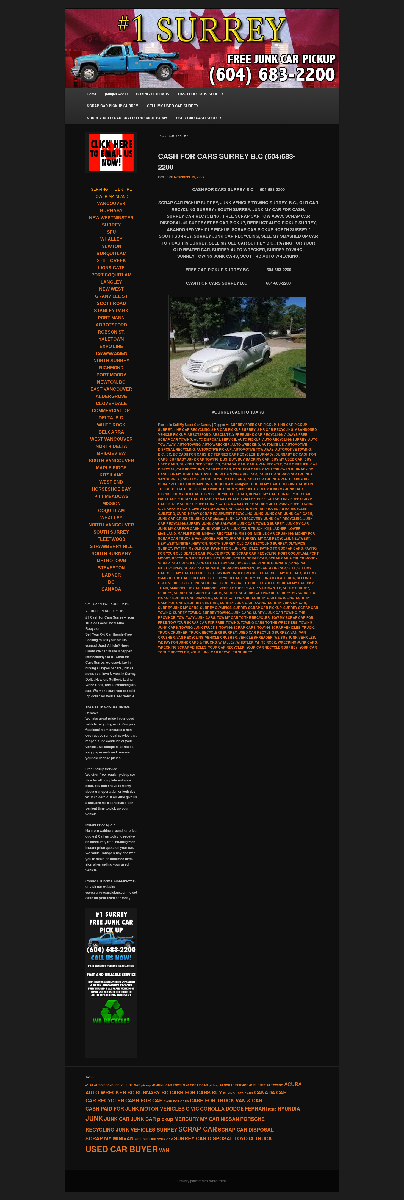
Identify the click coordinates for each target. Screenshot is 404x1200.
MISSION (245, 533)
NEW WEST (301, 538)
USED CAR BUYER (121, 1149)
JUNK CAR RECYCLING (283, 518)
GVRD (181, 513)
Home (91, 93)
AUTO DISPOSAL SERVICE (215, 439)
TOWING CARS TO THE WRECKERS (269, 622)
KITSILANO (111, 475)
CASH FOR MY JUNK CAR (179, 474)
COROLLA (212, 1108)
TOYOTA (244, 1138)
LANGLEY (111, 282)
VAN (293, 632)
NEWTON (199, 543)
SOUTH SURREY (296, 587)
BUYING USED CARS (238, 1093)
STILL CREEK (111, 260)
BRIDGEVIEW (111, 453)
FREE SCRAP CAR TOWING (267, 503)
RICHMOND (222, 558)
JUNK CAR (274, 513)
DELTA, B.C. (111, 417)
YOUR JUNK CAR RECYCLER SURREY (221, 652)
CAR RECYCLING (190, 469)
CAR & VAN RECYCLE (264, 464)
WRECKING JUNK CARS (297, 642)
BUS (223, 459)
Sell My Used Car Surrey (192, 424)
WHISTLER (244, 642)
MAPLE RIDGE (189, 533)
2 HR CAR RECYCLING (275, 429)
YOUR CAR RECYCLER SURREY (272, 647)
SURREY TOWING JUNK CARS (227, 612)
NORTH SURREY (222, 543)
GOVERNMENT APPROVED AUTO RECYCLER (271, 508)
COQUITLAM (223, 483)
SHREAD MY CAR (291, 582)
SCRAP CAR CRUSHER (177, 563)
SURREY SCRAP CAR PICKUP (257, 607)
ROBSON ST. (111, 332)
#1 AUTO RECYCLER (105, 1085)
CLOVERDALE (111, 403)
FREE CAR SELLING (273, 498)
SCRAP (239, 558)
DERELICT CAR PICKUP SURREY (210, 488)
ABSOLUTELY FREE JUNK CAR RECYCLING (247, 434)
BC (168, 454)
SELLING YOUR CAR (202, 582)
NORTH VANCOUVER (111, 525)
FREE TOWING (301, 503)
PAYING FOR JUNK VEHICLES (234, 548)
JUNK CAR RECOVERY (243, 518)
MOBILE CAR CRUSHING (274, 533)
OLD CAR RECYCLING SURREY (262, 543)
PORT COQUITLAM (293, 553)
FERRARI (256, 1108)
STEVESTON (111, 568)
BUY (232, 459)
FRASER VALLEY (241, 498)
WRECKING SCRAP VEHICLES (182, 647)
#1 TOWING (275, 1085)
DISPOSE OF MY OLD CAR (179, 493)
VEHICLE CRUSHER (221, 637)
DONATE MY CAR (262, 493)
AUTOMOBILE (273, 444)
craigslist (242, 483)
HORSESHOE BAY (111, 489)
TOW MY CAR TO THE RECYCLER (243, 617)
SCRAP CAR (257, 558)
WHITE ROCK (265, 642)
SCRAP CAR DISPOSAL (216, 563)
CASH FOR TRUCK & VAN (267, 478)
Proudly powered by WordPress (202, 1180)
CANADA (229, 464)
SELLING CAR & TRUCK (276, 577)
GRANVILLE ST (111, 296)
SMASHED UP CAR (185, 587)
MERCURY (186, 1119)
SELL (291, 568)
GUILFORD (166, 513)
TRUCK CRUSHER (172, 632)
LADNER (280, 528)
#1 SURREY (257, 1085)
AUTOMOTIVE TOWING (293, 449)
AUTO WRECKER (216, 444)
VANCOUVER (111, 203)
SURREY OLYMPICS (216, 607)
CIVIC (192, 1108)
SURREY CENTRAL (202, 602)
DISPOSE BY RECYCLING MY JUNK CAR (271, 488)
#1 (87, 1085)
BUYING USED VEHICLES (199, 464)
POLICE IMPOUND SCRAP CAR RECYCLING (241, 553)
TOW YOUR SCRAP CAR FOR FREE (196, 622)
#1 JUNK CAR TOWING (168, 1085)
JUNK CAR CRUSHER (175, 518)
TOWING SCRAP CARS (237, 627)
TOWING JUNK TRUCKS (198, 627)
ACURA (293, 1084)
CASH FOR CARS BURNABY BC (287, 469)
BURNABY (265, 454)
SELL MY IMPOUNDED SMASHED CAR (238, 572)
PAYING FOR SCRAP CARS (281, 548)
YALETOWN (111, 339)
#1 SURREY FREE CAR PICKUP (251, 424)
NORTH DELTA (111, 446)
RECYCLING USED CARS (192, 558)
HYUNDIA (289, 1108)
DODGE (235, 1108)
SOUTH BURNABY (111, 553)
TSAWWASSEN (111, 353)
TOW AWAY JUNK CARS (196, 617)
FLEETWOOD (111, 539)
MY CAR (209, 1119)
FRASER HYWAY (213, 498)
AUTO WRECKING (245, 444)
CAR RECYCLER (104, 1100)
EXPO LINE (111, 346)
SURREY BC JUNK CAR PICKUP (249, 592)
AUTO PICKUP (249, 439)
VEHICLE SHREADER (256, 637)
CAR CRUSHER (296, 464)
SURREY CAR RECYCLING (273, 597)
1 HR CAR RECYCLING (192, 429)
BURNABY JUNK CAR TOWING (193, 459)
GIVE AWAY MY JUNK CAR (213, 508)
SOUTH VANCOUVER (111, 460)
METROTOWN (111, 560)
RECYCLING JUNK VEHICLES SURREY (131, 1129)
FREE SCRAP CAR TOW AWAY (219, 503)
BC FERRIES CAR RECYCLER (231, 454)
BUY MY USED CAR (287, 459)
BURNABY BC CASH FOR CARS (173, 1092)
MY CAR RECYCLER (274, 538)
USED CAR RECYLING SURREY (264, 632)
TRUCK (308, 627)
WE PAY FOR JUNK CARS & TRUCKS (187, 642)
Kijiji (267, 528)
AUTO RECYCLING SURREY (284, 439)
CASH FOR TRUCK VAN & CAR (226, 1100)
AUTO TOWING (189, 444)
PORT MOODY (111, 375)
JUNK (258, 513)
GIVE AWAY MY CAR (174, 508)
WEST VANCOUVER (111, 439)
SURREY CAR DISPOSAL (192, 597)
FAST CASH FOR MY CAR (178, 498)
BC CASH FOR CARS (189, 454)
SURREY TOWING (187, 612)
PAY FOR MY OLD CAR (191, 548)
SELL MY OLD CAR (286, 572)
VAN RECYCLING (189, 637)
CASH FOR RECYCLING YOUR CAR (229, 474)
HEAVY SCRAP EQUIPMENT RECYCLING (220, 513)
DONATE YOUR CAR (294, 493)
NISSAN (229, 1119)
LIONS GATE (111, 267)
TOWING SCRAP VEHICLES (278, 627)
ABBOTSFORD (199, 434)
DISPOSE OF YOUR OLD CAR (224, 493)
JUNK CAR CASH (298, 513)
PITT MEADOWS (111, 496)
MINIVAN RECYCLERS (219, 533)
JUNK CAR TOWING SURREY (260, 523)
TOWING (232, 622)
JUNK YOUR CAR (215, 528)
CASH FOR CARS (247, 469)
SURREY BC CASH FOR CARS (198, 592)
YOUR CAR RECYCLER (226, 647)
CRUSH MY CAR (264, 483)
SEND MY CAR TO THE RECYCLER (247, 582)
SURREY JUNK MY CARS (178, 607)
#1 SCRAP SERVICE (234, 1085)
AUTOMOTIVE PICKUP (214, 449)
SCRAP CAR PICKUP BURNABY (262, 563)
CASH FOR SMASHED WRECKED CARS (213, 478)
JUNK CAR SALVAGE (219, 523)
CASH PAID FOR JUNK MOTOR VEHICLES (135, 1108)
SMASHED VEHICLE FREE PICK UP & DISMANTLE (241, 587)
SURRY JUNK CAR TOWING (275, 612)
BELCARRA (111, 432)
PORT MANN (111, 317)
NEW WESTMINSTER (174, 543)
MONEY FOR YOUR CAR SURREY (229, 538)
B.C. (161, 454)
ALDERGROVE (111, 396)
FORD (272, 1109)
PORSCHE (252, 1119)
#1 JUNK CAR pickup (136, 1085)
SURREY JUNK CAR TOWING (243, 602)
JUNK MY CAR (297, 523)
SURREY (165, 592)
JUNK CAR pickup (209, 518)
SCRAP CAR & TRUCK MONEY (293, 558)
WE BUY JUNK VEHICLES (294, 637)
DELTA (177, 488)
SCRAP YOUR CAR (271, 568)
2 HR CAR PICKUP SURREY (233, 429)
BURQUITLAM (111, 253)
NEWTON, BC (111, 382)
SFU (111, 232)
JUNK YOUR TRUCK (247, 528)
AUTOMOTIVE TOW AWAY (253, 449)
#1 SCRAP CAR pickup (202, 1085)
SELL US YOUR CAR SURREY (231, 577)
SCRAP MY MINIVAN (238, 568)
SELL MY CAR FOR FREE (187, 572)
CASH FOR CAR (218, 469)
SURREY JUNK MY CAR (287, 602)
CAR (241, 464)
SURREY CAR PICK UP (232, 597)
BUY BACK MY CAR (254, 459)
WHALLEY (226, 642)
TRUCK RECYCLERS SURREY (213, 632)
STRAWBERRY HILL (111, 546)
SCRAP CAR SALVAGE (202, 568)
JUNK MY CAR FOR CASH (179, 528)
